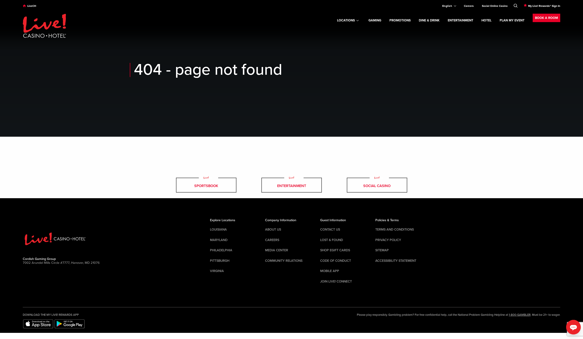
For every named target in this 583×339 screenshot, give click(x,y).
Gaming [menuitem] (374, 20)
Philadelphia (221, 250)
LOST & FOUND (331, 240)
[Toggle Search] (515, 4)
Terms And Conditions (394, 229)
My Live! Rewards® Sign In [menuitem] (544, 6)
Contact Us (330, 229)
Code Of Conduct (335, 261)
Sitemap (382, 250)
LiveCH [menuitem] (31, 6)
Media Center (276, 250)
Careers (272, 240)
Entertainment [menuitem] (460, 20)
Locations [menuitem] (346, 20)
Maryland (219, 240)
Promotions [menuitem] (400, 20)
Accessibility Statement (395, 261)
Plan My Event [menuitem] (512, 20)
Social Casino (377, 186)
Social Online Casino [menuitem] (495, 6)
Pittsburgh (219, 261)
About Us (273, 229)
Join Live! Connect (336, 281)
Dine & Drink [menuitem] (429, 20)
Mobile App (329, 271)
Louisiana (218, 229)
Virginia (217, 271)
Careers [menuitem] (469, 6)
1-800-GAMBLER (520, 315)
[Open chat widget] (573, 327)
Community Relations (283, 261)
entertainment (291, 186)
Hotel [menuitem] (486, 20)
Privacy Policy (388, 240)
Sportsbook (206, 186)
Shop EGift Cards (335, 250)
